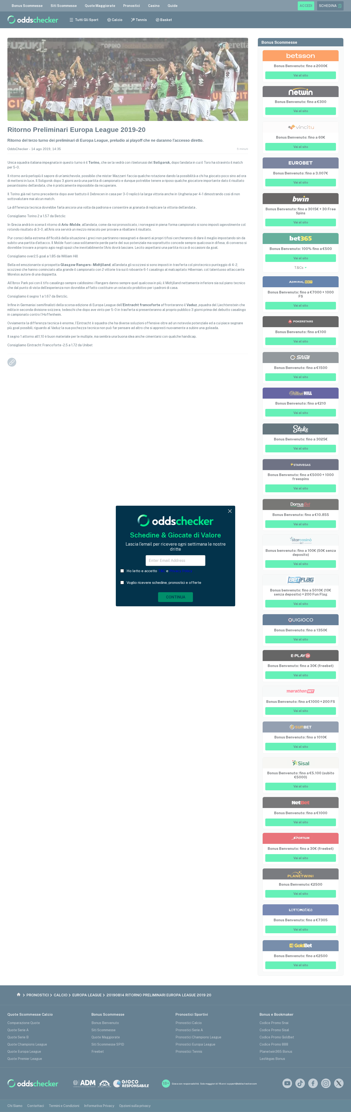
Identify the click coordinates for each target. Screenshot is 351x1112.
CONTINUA (175, 597)
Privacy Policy (180, 571)
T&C (161, 571)
